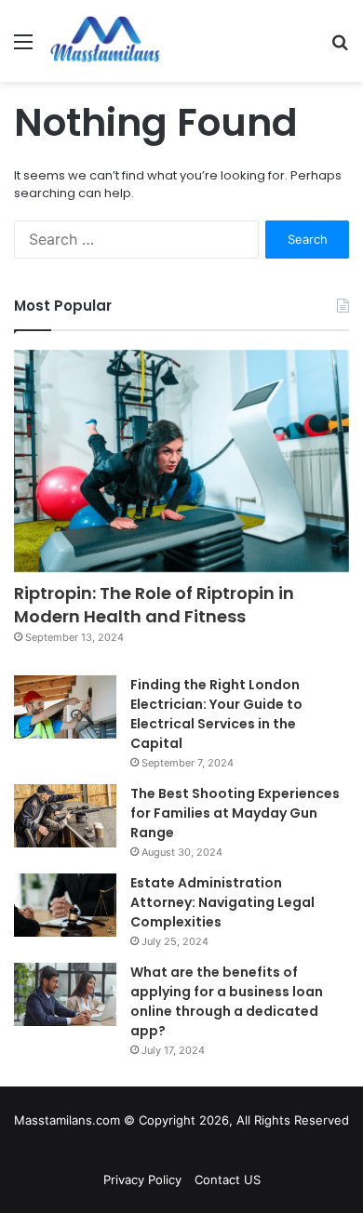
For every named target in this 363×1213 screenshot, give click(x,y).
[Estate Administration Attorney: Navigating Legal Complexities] (65, 905)
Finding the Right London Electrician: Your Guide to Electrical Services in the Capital (216, 714)
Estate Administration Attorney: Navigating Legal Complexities (222, 902)
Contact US (228, 1179)
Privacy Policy (142, 1179)
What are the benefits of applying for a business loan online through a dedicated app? (226, 1001)
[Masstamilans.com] (105, 41)
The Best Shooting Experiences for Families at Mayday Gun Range (235, 813)
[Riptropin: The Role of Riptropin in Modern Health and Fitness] (181, 461)
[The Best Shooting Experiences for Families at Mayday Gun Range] (65, 815)
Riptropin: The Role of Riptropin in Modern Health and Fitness (154, 604)
